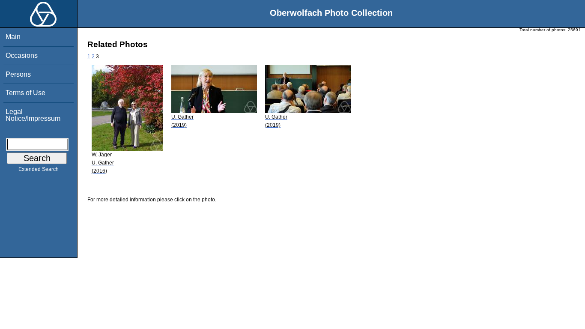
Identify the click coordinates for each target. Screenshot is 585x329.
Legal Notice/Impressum (33, 115)
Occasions (22, 55)
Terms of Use (25, 92)
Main (13, 36)
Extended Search (38, 169)
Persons (18, 74)
